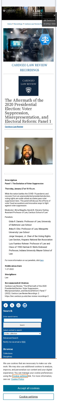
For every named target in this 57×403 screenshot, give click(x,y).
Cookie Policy (17, 379)
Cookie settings (20, 376)
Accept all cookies (29, 388)
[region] (28, 380)
